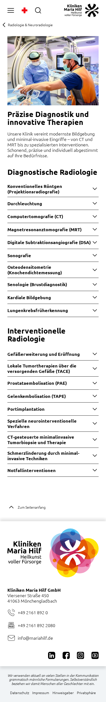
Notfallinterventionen (31, 470)
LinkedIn (51, 655)
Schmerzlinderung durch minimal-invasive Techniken (43, 455)
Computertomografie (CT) (35, 216)
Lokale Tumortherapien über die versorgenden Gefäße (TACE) (41, 368)
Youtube (95, 655)
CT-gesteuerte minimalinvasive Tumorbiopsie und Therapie (40, 439)
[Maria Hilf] (81, 10)
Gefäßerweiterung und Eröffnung (43, 354)
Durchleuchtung (24, 203)
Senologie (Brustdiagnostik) (37, 284)
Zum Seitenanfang (32, 507)
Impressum (40, 692)
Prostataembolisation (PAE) (37, 383)
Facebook (66, 655)
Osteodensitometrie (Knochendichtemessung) (34, 269)
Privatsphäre (86, 692)
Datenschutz (19, 692)
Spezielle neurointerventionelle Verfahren (42, 423)
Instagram (80, 655)
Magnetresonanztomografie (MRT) (44, 229)
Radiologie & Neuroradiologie (30, 24)
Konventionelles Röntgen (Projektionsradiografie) (34, 188)
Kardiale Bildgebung (29, 297)
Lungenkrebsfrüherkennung (37, 310)
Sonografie (19, 255)
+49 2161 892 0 (33, 612)
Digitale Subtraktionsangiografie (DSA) (49, 242)
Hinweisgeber (63, 692)
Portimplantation (26, 409)
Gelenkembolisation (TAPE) (36, 396)
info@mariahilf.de (35, 638)
